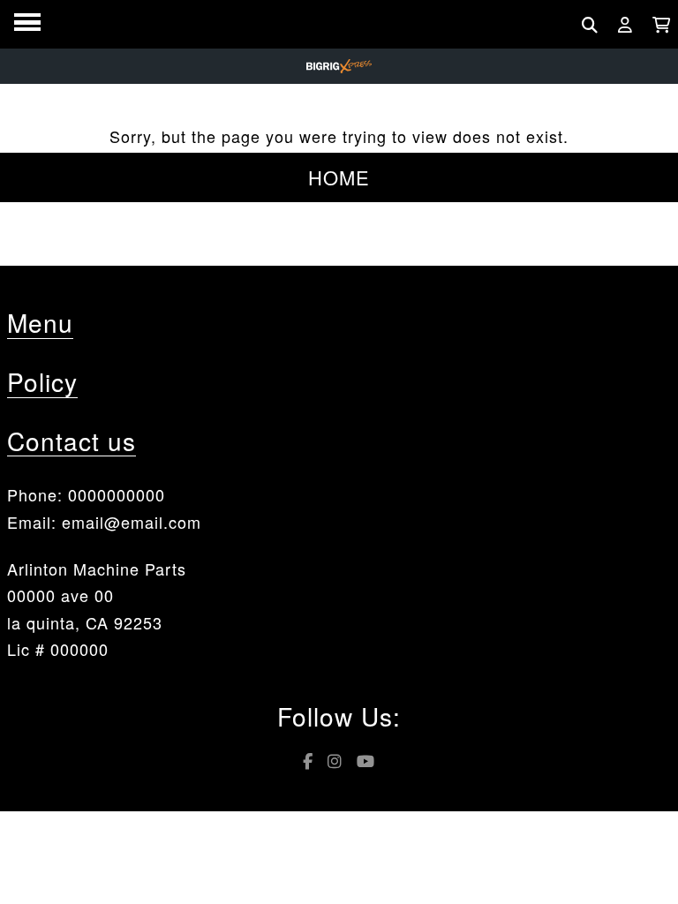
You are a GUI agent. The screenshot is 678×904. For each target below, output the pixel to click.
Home (339, 177)
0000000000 (116, 494)
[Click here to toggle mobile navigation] (27, 22)
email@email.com (131, 521)
